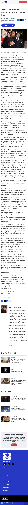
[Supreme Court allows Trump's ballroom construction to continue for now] (5, 419)
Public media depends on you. (14, 435)
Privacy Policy (6, 487)
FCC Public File (6, 484)
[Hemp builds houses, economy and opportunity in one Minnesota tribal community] (5, 360)
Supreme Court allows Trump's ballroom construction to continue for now (19, 420)
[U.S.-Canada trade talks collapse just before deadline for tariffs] (5, 399)
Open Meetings (6, 490)
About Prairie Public (7, 470)
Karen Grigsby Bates (10, 18)
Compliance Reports (7, 481)
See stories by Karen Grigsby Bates (16, 344)
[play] (2, 503)
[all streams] (26, 503)
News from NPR (6, 297)
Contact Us (5, 473)
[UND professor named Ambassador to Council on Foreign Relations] (5, 370)
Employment (5, 478)
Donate (24, 2)
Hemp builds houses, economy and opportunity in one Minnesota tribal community (19, 361)
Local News (13, 357)
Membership (5, 475)
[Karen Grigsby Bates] (4, 309)
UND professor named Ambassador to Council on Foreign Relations (17, 371)
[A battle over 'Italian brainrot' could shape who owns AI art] (5, 409)
